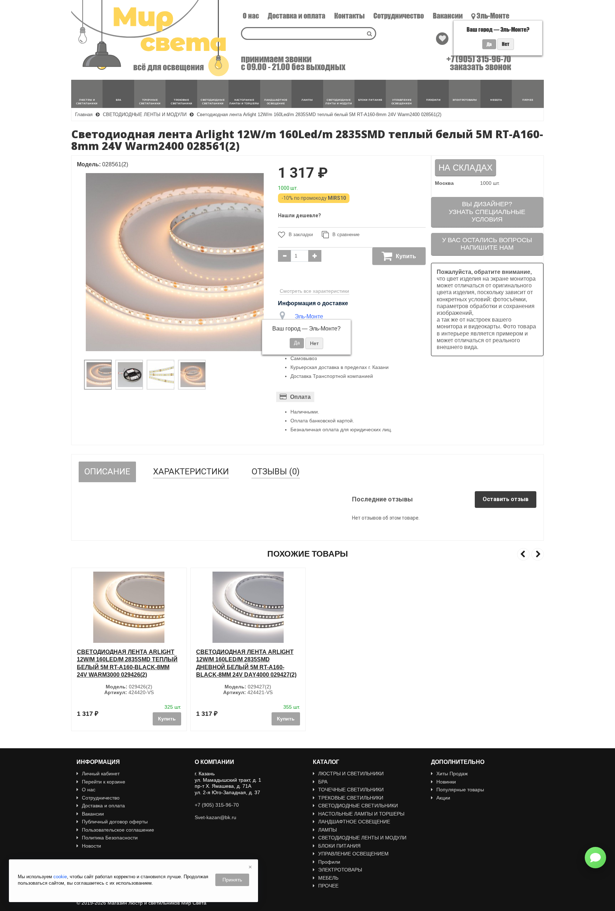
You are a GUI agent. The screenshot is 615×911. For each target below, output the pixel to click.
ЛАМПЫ (327, 830)
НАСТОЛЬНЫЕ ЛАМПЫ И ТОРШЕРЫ (361, 814)
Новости (91, 846)
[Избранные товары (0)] (442, 38)
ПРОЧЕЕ (328, 886)
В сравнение (345, 234)
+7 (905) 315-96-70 (478, 59)
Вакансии (448, 15)
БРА (322, 782)
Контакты (349, 15)
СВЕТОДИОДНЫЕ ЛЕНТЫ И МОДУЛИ (362, 837)
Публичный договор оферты (115, 821)
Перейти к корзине (103, 782)
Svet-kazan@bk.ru (215, 817)
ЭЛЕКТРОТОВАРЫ (340, 870)
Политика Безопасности (110, 837)
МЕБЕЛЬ (328, 878)
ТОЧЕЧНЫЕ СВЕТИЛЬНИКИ (351, 789)
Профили (329, 862)
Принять (232, 880)
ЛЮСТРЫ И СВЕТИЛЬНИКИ (351, 773)
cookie (60, 876)
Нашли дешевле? (299, 215)
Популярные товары (460, 789)
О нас (251, 15)
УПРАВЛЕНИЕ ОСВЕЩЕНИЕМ (353, 854)
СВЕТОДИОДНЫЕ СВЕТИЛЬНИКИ (358, 805)
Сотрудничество (398, 15)
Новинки (446, 782)
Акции (443, 798)
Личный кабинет (101, 773)
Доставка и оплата (296, 15)
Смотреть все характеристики (314, 291)
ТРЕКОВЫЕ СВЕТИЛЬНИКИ (350, 798)
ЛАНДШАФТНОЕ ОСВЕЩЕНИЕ (354, 821)
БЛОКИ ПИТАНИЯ (339, 846)
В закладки (301, 234)
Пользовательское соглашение (118, 830)
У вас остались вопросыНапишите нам (487, 243)
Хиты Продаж (452, 773)
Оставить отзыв (506, 499)
